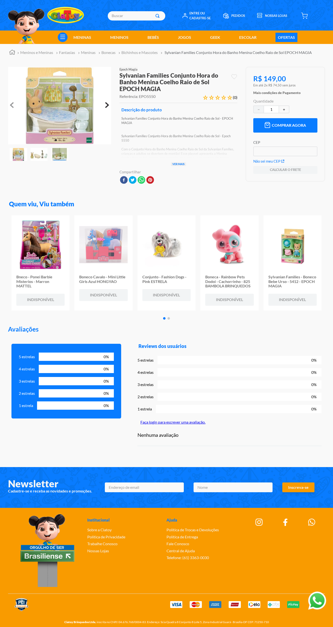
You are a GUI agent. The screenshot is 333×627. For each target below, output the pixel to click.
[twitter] (133, 180)
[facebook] (124, 180)
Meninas (88, 52)
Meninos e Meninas (36, 52)
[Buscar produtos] (158, 16)
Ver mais (178, 164)
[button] (277, 91)
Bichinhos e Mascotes (139, 52)
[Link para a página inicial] (12, 53)
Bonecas (108, 52)
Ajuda (171, 520)
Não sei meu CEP (266, 161)
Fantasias (67, 52)
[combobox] (136, 16)
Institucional (98, 520)
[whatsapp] (141, 180)
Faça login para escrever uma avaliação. (173, 422)
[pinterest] (150, 180)
